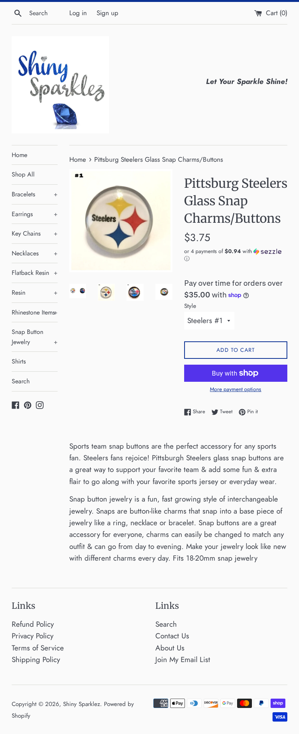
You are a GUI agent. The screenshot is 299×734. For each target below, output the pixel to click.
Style (190, 306)
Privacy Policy (32, 636)
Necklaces (35, 253)
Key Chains (35, 233)
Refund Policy (33, 624)
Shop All (23, 174)
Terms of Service (38, 648)
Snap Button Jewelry (35, 336)
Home (19, 154)
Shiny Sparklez (81, 704)
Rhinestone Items (35, 312)
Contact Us (172, 636)
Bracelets (35, 194)
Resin (35, 292)
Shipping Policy (36, 659)
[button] (235, 255)
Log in (78, 12)
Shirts (19, 361)
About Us (170, 648)
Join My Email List (182, 659)
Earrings (35, 214)
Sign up (107, 12)
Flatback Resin (35, 272)
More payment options (235, 389)
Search (21, 381)
